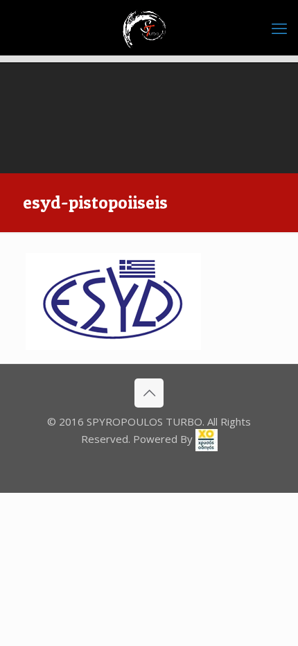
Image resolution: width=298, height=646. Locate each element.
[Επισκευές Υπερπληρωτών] (149, 28)
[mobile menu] (279, 28)
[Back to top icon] (149, 393)
